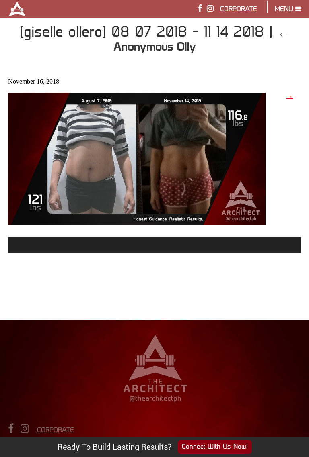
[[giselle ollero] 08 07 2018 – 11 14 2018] (137, 221)
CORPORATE (238, 9)
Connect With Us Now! (215, 447)
